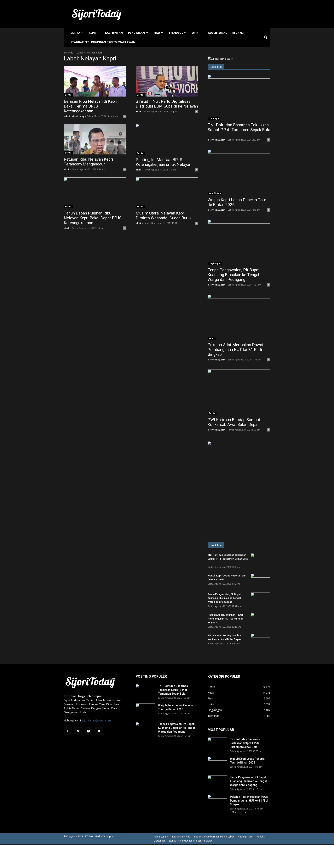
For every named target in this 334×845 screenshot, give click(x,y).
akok (138, 111)
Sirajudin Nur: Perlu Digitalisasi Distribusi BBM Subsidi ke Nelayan (167, 103)
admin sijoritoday (74, 116)
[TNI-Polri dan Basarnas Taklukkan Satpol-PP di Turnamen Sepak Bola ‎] (239, 97)
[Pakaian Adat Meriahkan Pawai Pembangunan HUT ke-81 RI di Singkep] (239, 317)
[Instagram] (78, 731)
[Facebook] (68, 731)
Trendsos (176, 33)
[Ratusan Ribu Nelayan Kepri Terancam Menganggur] (95, 139)
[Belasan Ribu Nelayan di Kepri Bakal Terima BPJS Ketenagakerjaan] (95, 81)
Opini (195, 33)
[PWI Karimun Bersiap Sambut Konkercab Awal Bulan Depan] (239, 392)
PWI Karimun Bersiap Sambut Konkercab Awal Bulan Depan (234, 422)
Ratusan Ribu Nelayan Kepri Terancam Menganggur (88, 161)
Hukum (212, 704)
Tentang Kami (161, 836)
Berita (75, 33)
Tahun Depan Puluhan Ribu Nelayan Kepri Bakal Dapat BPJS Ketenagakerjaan (93, 218)
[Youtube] (99, 731)
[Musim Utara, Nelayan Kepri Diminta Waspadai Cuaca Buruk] (167, 192)
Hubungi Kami (245, 836)
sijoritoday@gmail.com (96, 720)
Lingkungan (215, 263)
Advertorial (217, 33)
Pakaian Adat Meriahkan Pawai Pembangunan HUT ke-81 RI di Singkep (235, 349)
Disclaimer (159, 840)
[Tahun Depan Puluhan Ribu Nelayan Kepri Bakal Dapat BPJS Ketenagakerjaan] (95, 192)
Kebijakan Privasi (181, 836)
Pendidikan (136, 33)
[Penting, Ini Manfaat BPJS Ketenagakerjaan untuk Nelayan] (167, 139)
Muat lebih (237, 812)
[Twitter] (88, 731)
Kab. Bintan (114, 33)
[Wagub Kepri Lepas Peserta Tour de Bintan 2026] (239, 172)
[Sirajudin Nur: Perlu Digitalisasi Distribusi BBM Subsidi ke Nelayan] (167, 81)
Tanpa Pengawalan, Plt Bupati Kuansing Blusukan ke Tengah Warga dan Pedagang (234, 275)
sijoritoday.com (216, 139)
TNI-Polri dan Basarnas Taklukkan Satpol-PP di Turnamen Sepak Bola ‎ (239, 127)
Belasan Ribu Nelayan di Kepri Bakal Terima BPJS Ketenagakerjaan (90, 106)
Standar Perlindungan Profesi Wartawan (103, 42)
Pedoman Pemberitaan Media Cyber (214, 836)
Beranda (68, 52)
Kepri (92, 33)
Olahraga (214, 118)
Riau (156, 33)
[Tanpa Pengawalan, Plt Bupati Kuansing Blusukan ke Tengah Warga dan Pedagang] (239, 242)
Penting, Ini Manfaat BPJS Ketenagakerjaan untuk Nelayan (163, 162)
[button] (265, 37)
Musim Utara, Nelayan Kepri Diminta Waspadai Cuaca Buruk (164, 215)
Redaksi (238, 33)
